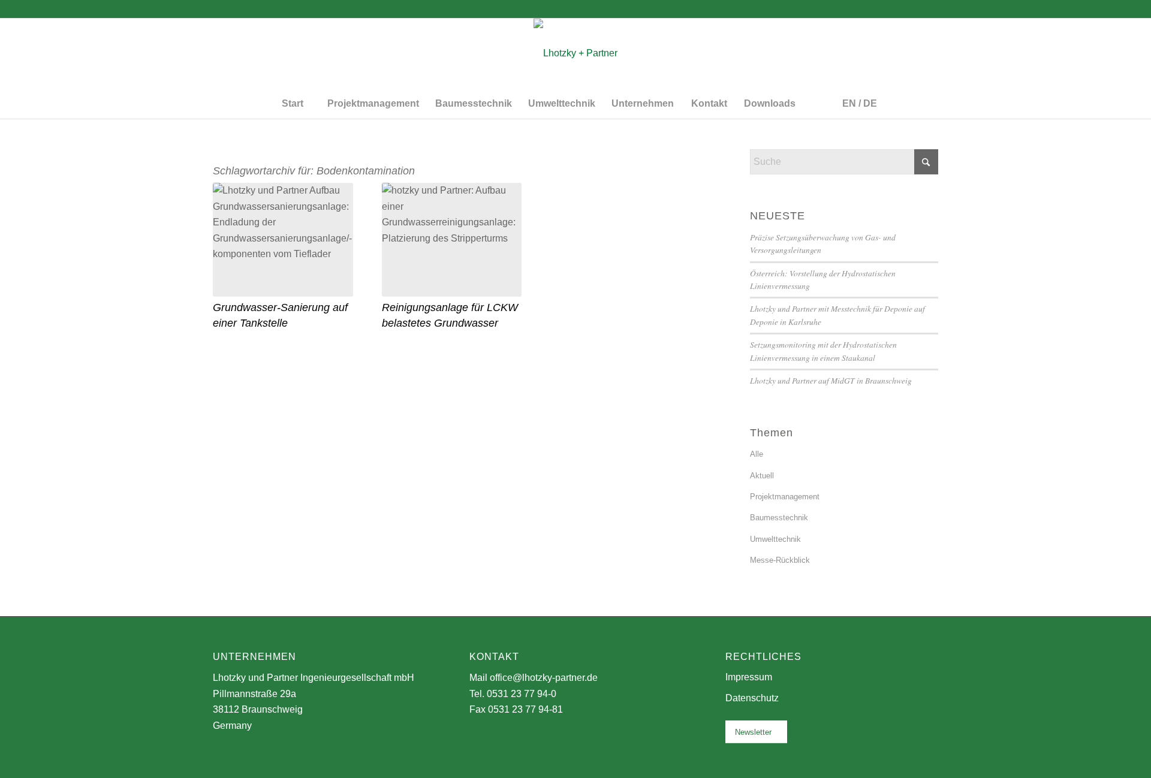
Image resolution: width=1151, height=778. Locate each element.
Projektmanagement (784, 496)
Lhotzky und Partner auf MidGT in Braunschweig (831, 380)
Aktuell (762, 475)
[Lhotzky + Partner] (575, 53)
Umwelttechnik (775, 539)
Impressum (748, 677)
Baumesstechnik (779, 517)
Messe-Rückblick (780, 560)
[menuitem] (292, 104)
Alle (756, 454)
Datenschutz (752, 698)
